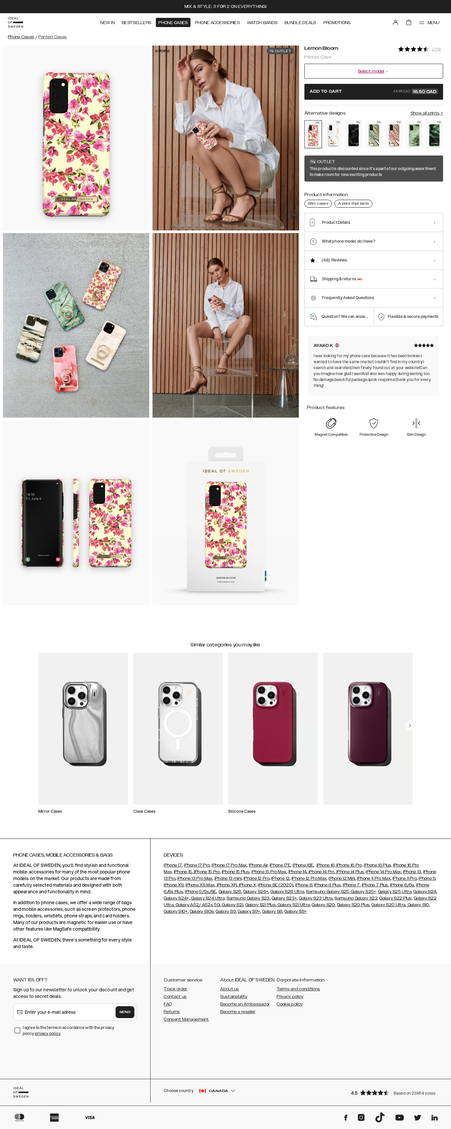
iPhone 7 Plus (375, 885)
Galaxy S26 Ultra (287, 891)
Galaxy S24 (424, 891)
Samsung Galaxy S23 (247, 898)
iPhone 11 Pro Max (374, 878)
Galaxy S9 (226, 911)
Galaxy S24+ (176, 898)
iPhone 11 (427, 878)
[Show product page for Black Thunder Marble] (353, 134)
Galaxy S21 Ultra (293, 905)
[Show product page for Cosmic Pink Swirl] (394, 134)
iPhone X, (247, 885)
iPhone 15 (183, 872)
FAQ (168, 1004)
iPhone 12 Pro (256, 878)
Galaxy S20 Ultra (388, 905)
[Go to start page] (15, 22)
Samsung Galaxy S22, (356, 898)
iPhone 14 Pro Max (383, 872)
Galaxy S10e (202, 911)
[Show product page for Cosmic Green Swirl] (374, 134)
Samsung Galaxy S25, (328, 891)
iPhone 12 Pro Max (309, 878)
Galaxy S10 (417, 905)
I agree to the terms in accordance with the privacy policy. (68, 1030)
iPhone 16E (303, 865)
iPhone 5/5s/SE (200, 891)
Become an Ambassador (245, 1004)
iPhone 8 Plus (327, 885)
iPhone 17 (173, 865)
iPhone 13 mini (228, 878)
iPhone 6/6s (402, 885)
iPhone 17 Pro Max (229, 865)
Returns (172, 1011)
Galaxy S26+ (255, 891)
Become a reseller (237, 1011)
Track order (175, 989)
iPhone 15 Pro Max (268, 872)
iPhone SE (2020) (275, 885)
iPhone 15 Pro (206, 872)
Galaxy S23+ (284, 898)
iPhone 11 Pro (405, 878)
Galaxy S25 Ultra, (395, 891)
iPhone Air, (259, 865)
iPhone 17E (280, 865)
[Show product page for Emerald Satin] (434, 134)
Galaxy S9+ (249, 911)
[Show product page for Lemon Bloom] (313, 134)
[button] (394, 1092)
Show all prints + (427, 113)
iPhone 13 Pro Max (194, 878)
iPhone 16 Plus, (378, 865)
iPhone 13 (412, 872)
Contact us (175, 996)
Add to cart (373, 91)
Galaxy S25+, (363, 891)
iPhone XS (174, 885)
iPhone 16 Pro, (349, 865)
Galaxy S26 (230, 891)
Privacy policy (290, 996)
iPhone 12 (280, 878)
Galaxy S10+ (176, 911)
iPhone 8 (303, 885)
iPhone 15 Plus (235, 872)
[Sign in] (395, 22)
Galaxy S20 (323, 905)
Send (125, 1012)
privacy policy (47, 1033)
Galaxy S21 (232, 905)
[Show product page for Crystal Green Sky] (414, 134)
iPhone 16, (326, 865)
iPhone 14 (298, 872)
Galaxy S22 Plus (395, 898)
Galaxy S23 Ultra (315, 898)
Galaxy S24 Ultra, (208, 898)
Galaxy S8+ (295, 911)
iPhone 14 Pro (320, 872)
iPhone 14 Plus (349, 872)
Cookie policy (290, 1004)
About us (229, 989)
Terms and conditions (298, 989)
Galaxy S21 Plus (260, 905)
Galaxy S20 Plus (353, 905)
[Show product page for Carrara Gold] (333, 134)
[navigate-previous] (410, 725)
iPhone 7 (351, 885)
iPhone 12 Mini (342, 878)
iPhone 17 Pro (197, 865)
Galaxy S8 (272, 911)
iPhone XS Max (200, 885)
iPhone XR (226, 885)
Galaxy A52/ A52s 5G (197, 905)
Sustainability (233, 996)
